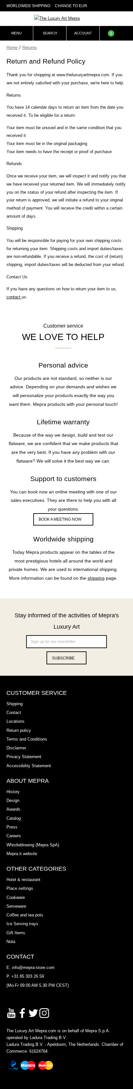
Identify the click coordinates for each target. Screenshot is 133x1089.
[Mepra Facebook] (22, 1012)
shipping (96, 578)
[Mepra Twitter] (33, 1012)
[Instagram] (44, 1012)
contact (14, 297)
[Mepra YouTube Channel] (11, 1012)
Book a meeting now (60, 519)
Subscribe (63, 658)
